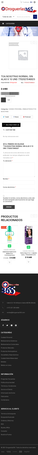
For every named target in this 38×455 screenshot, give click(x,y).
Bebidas (3, 362)
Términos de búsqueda (8, 413)
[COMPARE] (3, 99)
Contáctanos (5, 400)
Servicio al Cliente (6, 389)
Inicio (3, 30)
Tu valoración (8, 161)
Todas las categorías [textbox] (8, 17)
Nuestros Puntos (6, 434)
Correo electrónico (9, 187)
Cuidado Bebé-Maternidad (9, 358)
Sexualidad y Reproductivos (10, 355)
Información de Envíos (8, 393)
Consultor (4, 431)
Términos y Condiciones (8, 386)
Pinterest (28, 117)
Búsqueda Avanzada (7, 417)
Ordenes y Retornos (7, 420)
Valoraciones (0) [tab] (12, 125)
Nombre (6, 179)
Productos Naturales (7, 348)
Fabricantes (4, 396)
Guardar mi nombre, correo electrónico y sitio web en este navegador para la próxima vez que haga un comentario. (19, 199)
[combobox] (8, 17)
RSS (2, 424)
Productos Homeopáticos (9, 351)
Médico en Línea (6, 365)
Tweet (7, 117)
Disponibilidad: (5, 82)
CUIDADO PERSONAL (15, 30)
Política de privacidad (8, 382)
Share (17, 117)
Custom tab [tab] (10, 130)
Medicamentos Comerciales (10, 344)
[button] (9, 262)
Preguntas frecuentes (8, 379)
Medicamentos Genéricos (9, 341)
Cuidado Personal (6, 337)
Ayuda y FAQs (5, 427)
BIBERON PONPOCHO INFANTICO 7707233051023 (9, 253)
